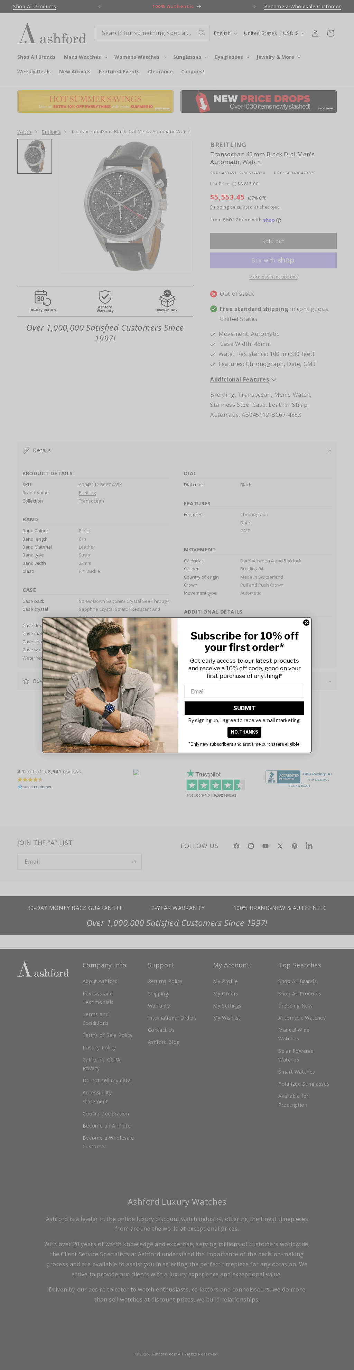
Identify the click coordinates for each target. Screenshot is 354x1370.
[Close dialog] (306, 622)
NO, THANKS (244, 732)
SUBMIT (244, 708)
